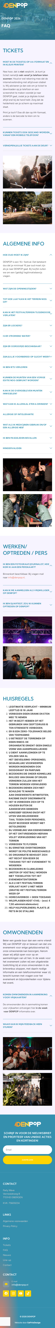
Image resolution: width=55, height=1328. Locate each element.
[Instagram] (13, 1293)
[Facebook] (6, 1293)
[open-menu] (50, 6)
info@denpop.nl (16, 577)
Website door (27, 1322)
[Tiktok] (28, 1293)
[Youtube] (21, 1293)
